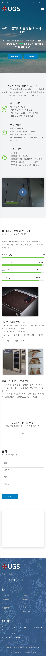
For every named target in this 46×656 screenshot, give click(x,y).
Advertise (26, 604)
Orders (4, 611)
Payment (5, 600)
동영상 (27, 652)
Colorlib (38, 647)
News (25, 600)
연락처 (31, 56)
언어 (33, 2)
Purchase (5, 596)
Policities (26, 611)
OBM (22, 433)
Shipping (5, 608)
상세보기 (15, 56)
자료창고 (21, 652)
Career (25, 608)
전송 (10, 496)
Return (4, 604)
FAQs (25, 596)
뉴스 (15, 652)
